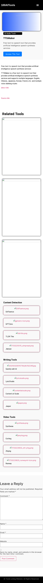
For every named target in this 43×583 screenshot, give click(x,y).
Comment (5, 496)
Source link (5, 98)
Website (3, 541)
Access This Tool (13, 54)
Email (3, 532)
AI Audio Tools (10, 33)
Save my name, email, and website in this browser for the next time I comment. (21, 553)
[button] (37, 5)
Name (3, 524)
